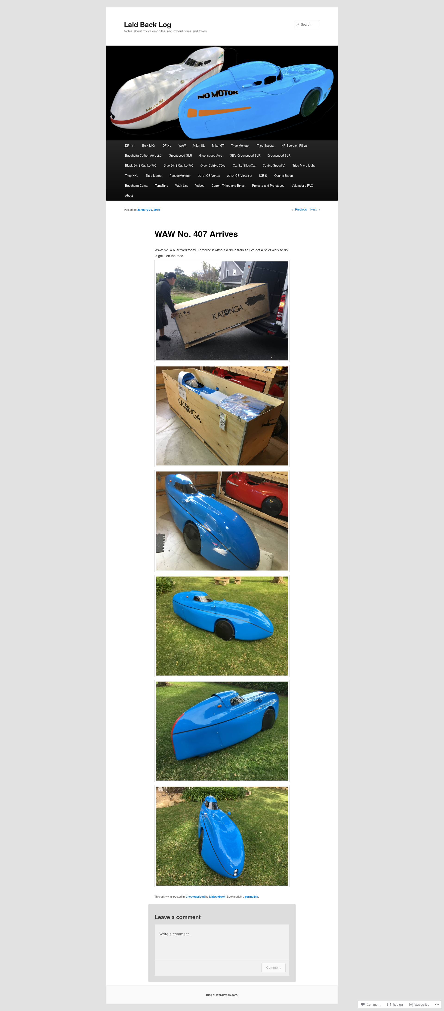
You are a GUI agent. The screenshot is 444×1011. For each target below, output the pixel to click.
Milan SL (199, 145)
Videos (199, 185)
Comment (273, 967)
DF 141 (130, 145)
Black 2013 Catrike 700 (140, 165)
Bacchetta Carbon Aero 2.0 (143, 155)
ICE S (263, 175)
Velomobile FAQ (302, 185)
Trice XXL (131, 175)
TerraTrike (161, 185)
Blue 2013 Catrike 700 (178, 165)
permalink (251, 896)
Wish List (181, 185)
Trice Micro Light (304, 165)
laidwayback (217, 896)
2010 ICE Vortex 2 (239, 175)
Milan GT (218, 145)
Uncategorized (195, 896)
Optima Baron (283, 175)
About (129, 195)
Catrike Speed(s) (274, 165)
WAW (182, 145)
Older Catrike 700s (212, 165)
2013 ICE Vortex (209, 175)
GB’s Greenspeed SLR (245, 155)
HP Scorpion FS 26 (294, 145)
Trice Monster (240, 145)
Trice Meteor (154, 175)
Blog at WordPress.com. (222, 995)
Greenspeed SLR (279, 155)
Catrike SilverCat (244, 165)
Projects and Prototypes (268, 185)
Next (315, 209)
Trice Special (265, 145)
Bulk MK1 (148, 145)
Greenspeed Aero (210, 155)
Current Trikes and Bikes (228, 185)
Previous (299, 209)
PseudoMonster (180, 175)
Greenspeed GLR (180, 155)
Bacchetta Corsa (136, 185)
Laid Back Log (147, 24)
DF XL (167, 145)
